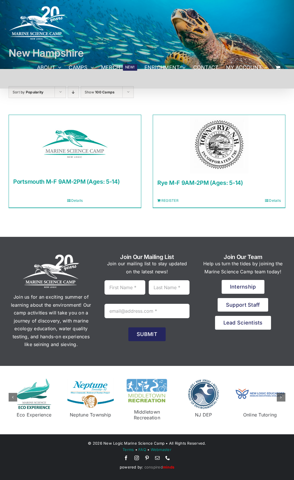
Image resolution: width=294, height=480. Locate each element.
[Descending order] (73, 92)
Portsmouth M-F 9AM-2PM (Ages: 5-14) (66, 181)
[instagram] (136, 452)
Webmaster (161, 443)
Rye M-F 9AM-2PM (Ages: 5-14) (200, 182)
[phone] (167, 452)
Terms (128, 443)
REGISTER (170, 200)
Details (77, 200)
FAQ (142, 443)
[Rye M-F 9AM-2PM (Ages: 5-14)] (219, 144)
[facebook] (126, 452)
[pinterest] (147, 452)
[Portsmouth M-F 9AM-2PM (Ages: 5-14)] (75, 143)
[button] (13, 394)
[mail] (157, 452)
